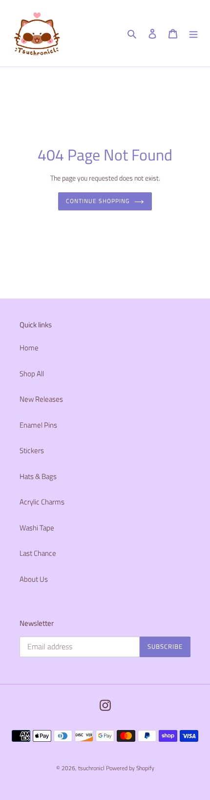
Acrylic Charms (42, 501)
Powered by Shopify (130, 768)
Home (29, 347)
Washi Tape (37, 527)
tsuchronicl (91, 768)
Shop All (32, 373)
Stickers (32, 450)
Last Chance (38, 553)
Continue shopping (97, 201)
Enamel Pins (38, 425)
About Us (34, 579)
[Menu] (193, 33)
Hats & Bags (38, 476)
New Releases (41, 399)
